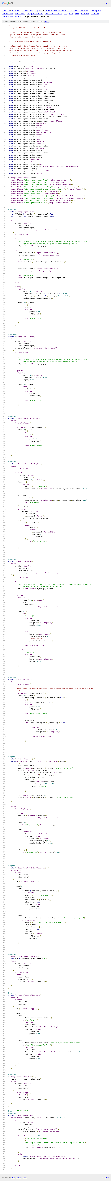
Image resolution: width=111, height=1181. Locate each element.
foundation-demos (53, 13)
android (6, 10)
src (65, 13)
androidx (85, 13)
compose (96, 10)
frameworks (27, 10)
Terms (25, 1178)
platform (15, 10)
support (39, 10)
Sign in (106, 3)
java (77, 13)
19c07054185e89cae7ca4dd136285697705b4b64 (66, 10)
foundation (7, 13)
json (107, 1178)
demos (18, 16)
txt (102, 1178)
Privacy (18, 1178)
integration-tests (35, 13)
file (47, 22)
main (71, 13)
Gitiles (13, 1178)
